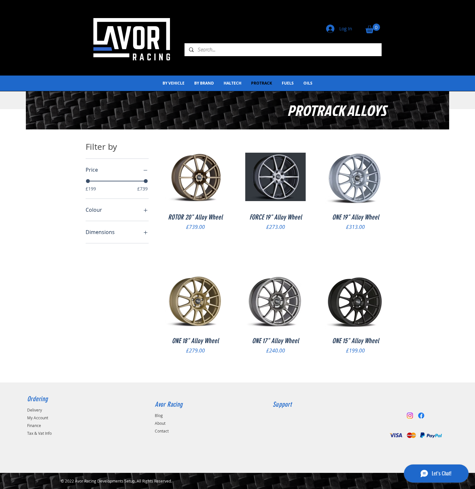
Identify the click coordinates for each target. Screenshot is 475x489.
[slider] (88, 181)
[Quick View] (195, 177)
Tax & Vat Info (39, 433)
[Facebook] (421, 416)
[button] (372, 28)
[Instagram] (410, 416)
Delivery (34, 410)
